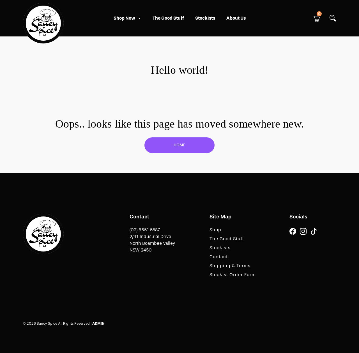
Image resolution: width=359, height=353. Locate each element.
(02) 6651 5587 (145, 229)
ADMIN (98, 323)
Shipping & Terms (230, 265)
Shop (215, 229)
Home (179, 145)
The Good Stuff (168, 18)
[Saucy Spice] (43, 233)
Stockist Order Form (233, 274)
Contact (219, 256)
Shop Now (124, 18)
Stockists (205, 18)
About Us (236, 18)
